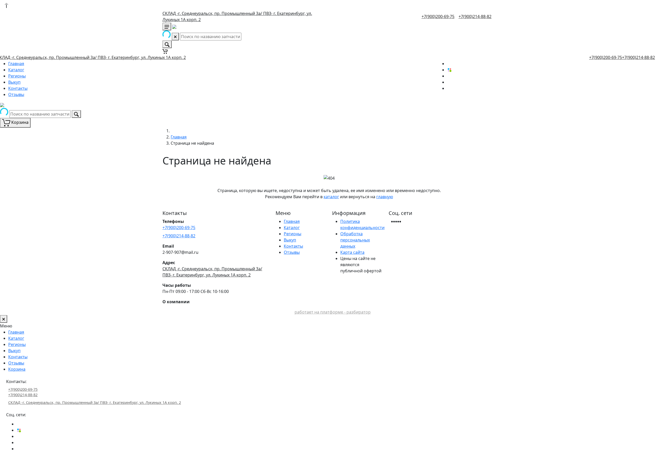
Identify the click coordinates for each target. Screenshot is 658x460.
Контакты (18, 88)
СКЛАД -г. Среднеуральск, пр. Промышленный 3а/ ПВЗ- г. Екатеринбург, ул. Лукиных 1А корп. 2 (94, 402)
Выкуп (14, 82)
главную (384, 196)
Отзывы (16, 94)
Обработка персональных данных (355, 240)
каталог (331, 196)
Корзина (16, 369)
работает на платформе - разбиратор (333, 312)
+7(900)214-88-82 (475, 16)
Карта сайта (352, 252)
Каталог (16, 70)
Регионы (17, 76)
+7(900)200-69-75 (438, 16)
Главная (16, 63)
